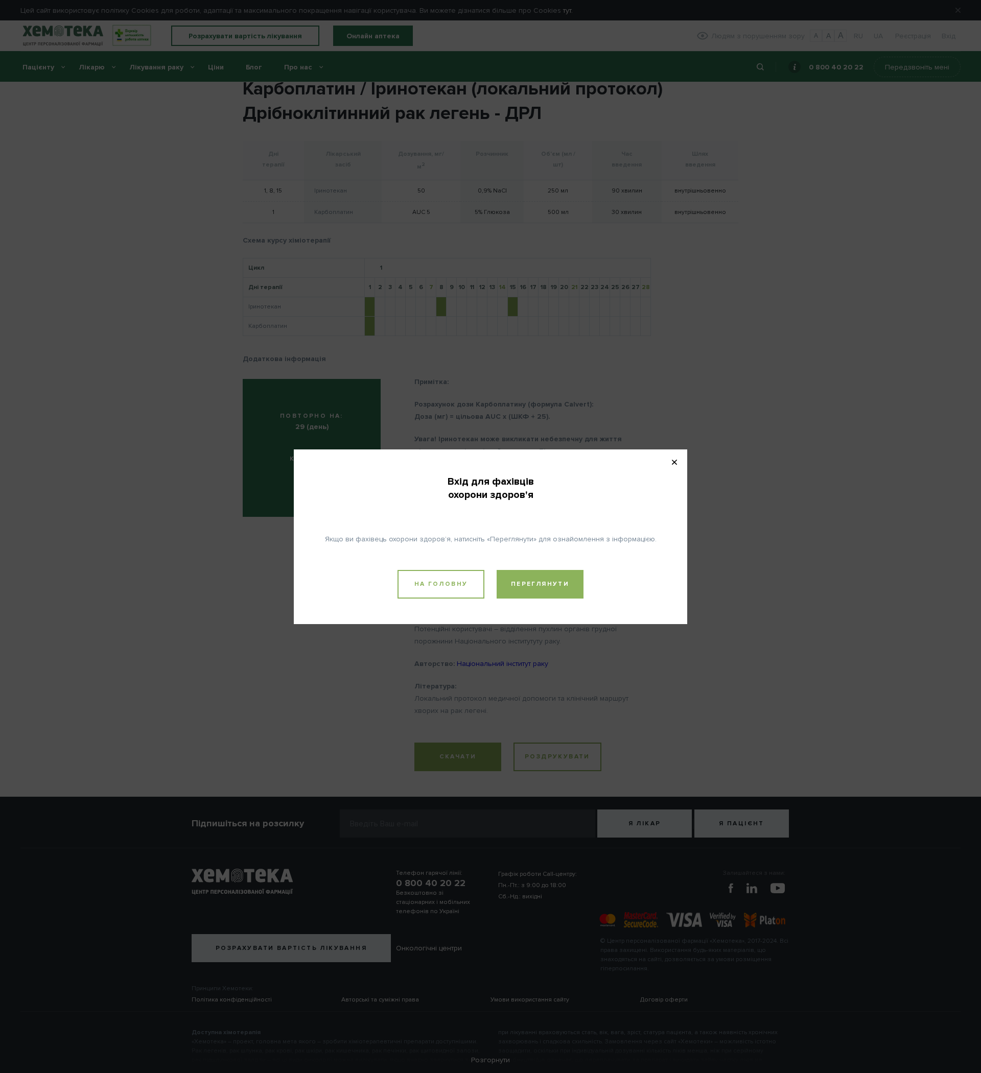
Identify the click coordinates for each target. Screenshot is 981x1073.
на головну (441, 584)
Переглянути (540, 584)
